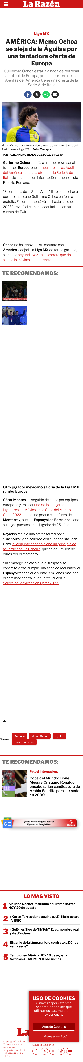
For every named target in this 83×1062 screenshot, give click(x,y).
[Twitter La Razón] (37, 94)
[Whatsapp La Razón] (46, 94)
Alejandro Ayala (23, 154)
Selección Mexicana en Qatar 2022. (31, 583)
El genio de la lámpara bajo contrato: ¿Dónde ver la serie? (44, 944)
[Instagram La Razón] (52, 1051)
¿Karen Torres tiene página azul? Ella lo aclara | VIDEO (44, 918)
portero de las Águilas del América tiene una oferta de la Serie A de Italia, (40, 173)
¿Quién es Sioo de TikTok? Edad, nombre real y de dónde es (44, 931)
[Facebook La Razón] (28, 94)
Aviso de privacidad (53, 1036)
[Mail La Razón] (55, 94)
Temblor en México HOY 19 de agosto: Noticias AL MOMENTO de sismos (39, 957)
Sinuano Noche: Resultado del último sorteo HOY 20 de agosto (42, 906)
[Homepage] (41, 4)
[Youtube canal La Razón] (69, 1051)
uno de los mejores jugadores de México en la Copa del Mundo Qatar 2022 (37, 510)
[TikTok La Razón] (61, 1051)
